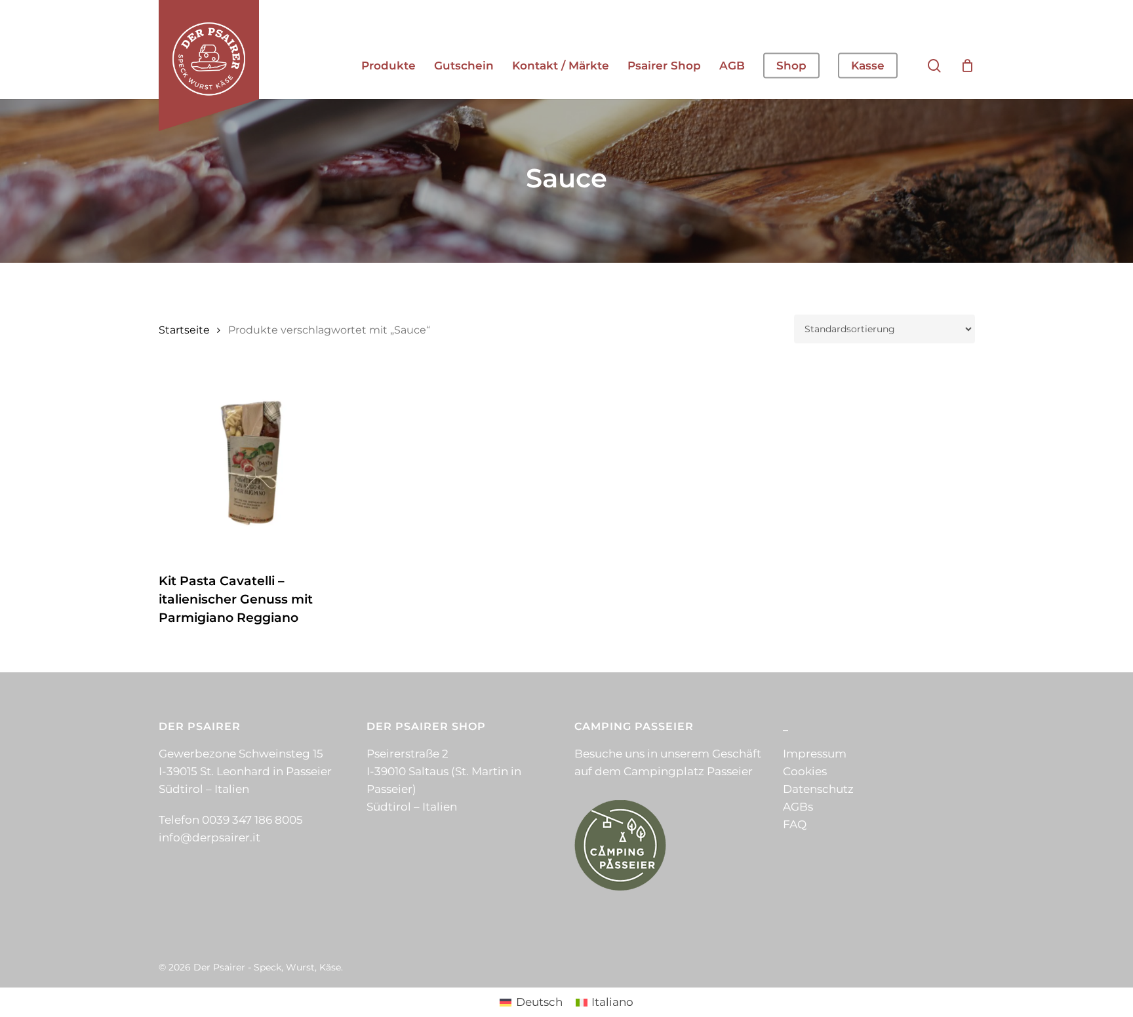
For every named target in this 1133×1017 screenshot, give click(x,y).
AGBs (798, 806)
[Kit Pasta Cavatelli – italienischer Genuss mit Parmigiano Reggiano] (256, 462)
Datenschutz (818, 789)
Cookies (805, 771)
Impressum (814, 753)
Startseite (184, 330)
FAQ (794, 824)
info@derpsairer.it (209, 837)
